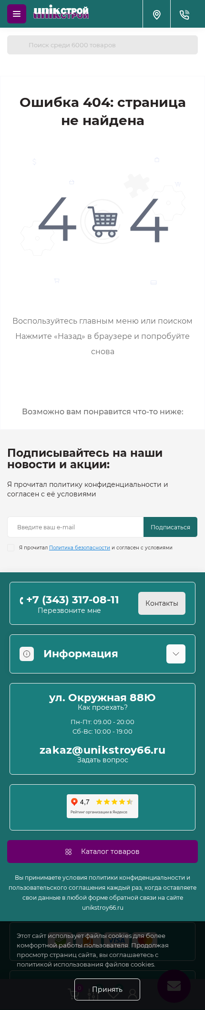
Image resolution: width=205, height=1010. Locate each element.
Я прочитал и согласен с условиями (96, 548)
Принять (107, 989)
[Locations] (156, 14)
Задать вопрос (102, 760)
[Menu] (16, 13)
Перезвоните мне (69, 610)
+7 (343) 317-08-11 (72, 599)
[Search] (17, 44)
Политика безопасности (79, 548)
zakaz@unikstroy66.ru (102, 750)
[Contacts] (184, 14)
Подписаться (170, 527)
